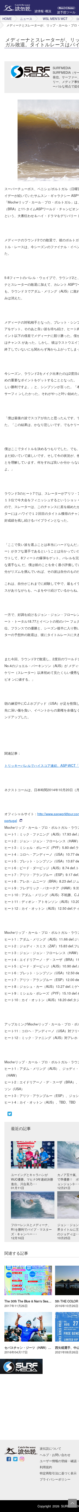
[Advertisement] (33, 1406)
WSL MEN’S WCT (55, 18)
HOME (7, 18)
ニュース (26, 18)
